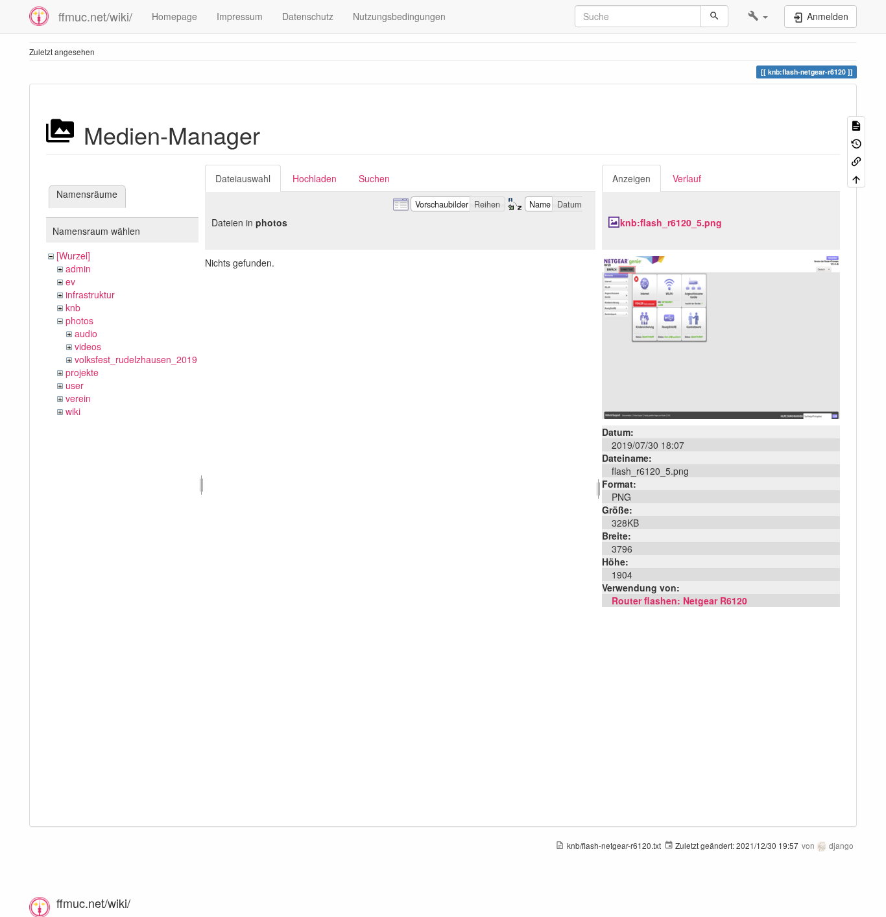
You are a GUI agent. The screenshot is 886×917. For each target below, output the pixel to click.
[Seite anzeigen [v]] (856, 125)
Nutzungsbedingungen (399, 16)
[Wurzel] (73, 255)
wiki (73, 411)
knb (73, 307)
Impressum (240, 16)
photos (79, 320)
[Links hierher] (856, 160)
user (75, 385)
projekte (82, 372)
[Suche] (714, 16)
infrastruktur (90, 294)
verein (78, 398)
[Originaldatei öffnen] (721, 335)
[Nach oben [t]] (856, 178)
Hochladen (315, 178)
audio (86, 333)
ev (70, 281)
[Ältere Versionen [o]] (856, 142)
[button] (758, 16)
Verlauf (687, 178)
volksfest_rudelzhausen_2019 (136, 359)
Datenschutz (307, 16)
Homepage (174, 16)
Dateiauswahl (242, 178)
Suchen (374, 178)
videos (88, 346)
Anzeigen (631, 178)
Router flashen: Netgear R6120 (679, 600)
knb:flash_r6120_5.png (671, 222)
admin (78, 268)
